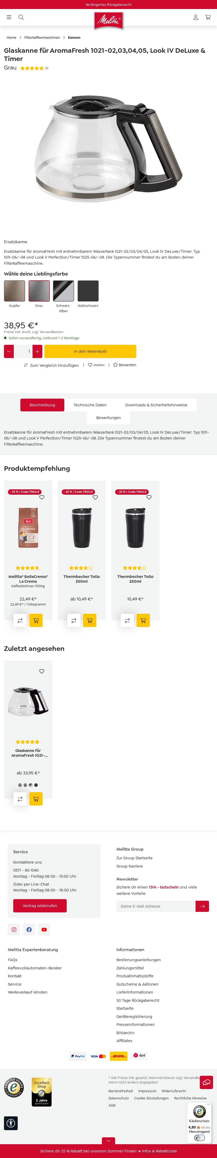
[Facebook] (29, 929)
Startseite (125, 1008)
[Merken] (41, 497)
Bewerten (127, 365)
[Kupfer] (14, 291)
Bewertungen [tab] (108, 417)
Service (14, 984)
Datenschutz (118, 1098)
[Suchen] (21, 17)
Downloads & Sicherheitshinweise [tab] (156, 405)
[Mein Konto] (196, 17)
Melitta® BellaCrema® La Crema (28, 579)
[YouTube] (44, 929)
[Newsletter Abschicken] (202, 906)
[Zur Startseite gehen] (108, 20)
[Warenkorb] (208, 17)
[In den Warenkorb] (36, 620)
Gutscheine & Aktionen (137, 984)
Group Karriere (129, 866)
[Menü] (9, 17)
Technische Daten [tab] (90, 405)
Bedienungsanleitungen (138, 960)
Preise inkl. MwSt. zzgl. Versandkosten (34, 332)
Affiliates (124, 1040)
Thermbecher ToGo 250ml (82, 579)
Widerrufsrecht (174, 1091)
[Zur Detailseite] (89, 620)
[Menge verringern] (9, 351)
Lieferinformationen (134, 992)
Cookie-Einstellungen (151, 1098)
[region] (108, 154)
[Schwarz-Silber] (63, 291)
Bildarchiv (125, 1032)
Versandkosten (195, 1078)
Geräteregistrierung (134, 1016)
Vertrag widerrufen (40, 905)
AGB (111, 1105)
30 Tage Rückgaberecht (137, 1000)
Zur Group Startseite (134, 858)
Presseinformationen (135, 1024)
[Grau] (39, 291)
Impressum (147, 1091)
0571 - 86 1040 (26, 870)
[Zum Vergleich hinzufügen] (20, 620)
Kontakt (14, 976)
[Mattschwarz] (88, 291)
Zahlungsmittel (130, 968)
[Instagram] (14, 929)
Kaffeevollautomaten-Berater (35, 968)
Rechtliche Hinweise (190, 1098)
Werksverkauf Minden (27, 992)
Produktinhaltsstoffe (134, 976)
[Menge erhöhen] (37, 351)
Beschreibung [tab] (42, 405)
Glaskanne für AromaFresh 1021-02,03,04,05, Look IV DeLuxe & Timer (28, 753)
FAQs (12, 960)
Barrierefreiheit (120, 1091)
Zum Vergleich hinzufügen (54, 365)
